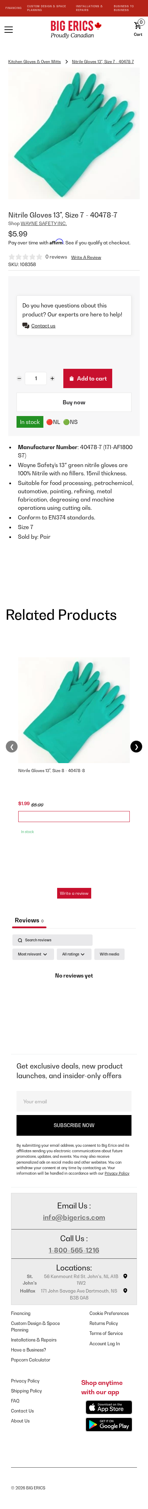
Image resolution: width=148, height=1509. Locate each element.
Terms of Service (106, 1333)
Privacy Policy (117, 1173)
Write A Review (86, 257)
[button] (20, 29)
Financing (21, 1313)
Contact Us (22, 1411)
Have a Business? (28, 1350)
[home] (74, 29)
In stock (30, 421)
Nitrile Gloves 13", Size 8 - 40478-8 (51, 770)
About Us (20, 1421)
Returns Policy (103, 1323)
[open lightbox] (74, 133)
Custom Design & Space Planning (35, 1327)
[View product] (74, 816)
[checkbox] (109, 954)
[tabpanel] (74, 992)
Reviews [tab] (29, 920)
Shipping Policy (26, 1391)
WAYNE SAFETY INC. (44, 223)
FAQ (15, 1401)
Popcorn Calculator (30, 1360)
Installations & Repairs (33, 1340)
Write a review (74, 893)
